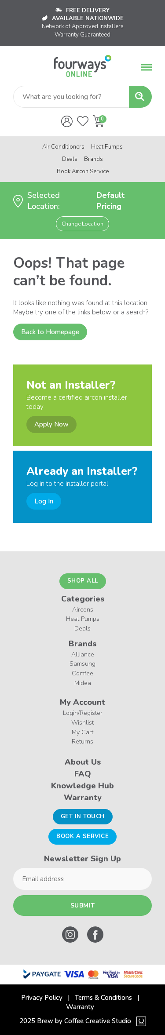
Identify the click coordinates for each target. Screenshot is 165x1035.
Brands (93, 159)
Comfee (82, 673)
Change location (82, 223)
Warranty (83, 797)
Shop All (82, 581)
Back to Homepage (50, 332)
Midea (82, 683)
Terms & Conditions (103, 997)
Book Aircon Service (83, 171)
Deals (69, 159)
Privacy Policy (41, 997)
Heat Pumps (107, 147)
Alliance (82, 654)
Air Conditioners (63, 147)
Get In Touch (83, 816)
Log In (43, 501)
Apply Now (51, 424)
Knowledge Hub (82, 785)
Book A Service (82, 836)
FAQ (82, 774)
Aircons (82, 609)
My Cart (82, 732)
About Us (83, 762)
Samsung (82, 664)
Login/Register (83, 713)
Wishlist (82, 722)
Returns (82, 741)
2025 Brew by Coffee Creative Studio (75, 1021)
